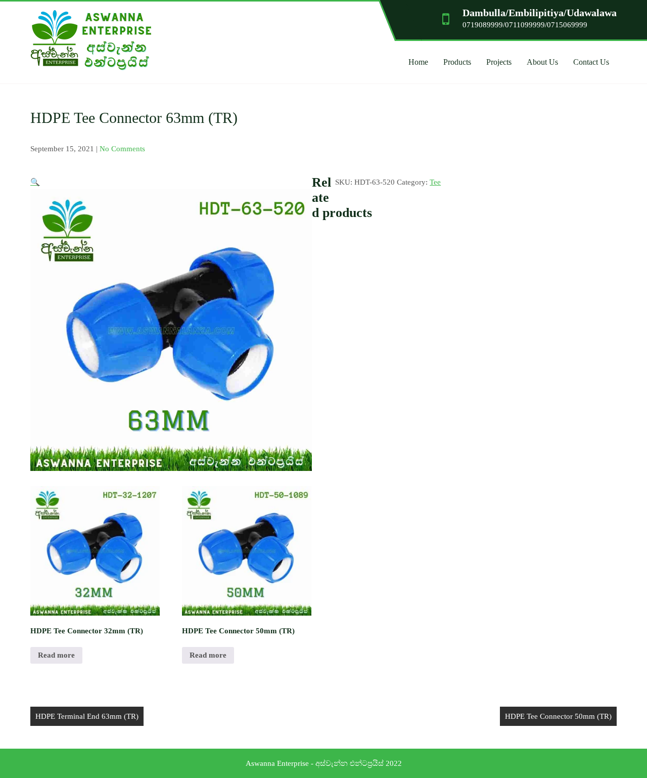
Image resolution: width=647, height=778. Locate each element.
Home (418, 62)
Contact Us (591, 62)
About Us (542, 62)
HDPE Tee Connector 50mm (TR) (558, 716)
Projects (499, 62)
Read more (56, 655)
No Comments (122, 149)
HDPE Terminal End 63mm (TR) (86, 716)
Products (457, 62)
